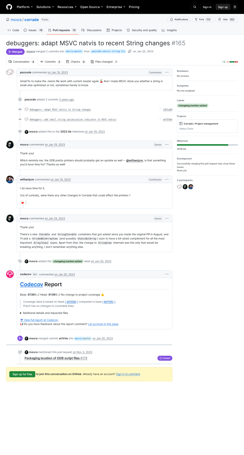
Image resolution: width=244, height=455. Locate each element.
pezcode (25, 72)
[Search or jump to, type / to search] (195, 7)
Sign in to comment (128, 374)
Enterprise (114, 7)
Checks (79, 61)
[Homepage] (9, 7)
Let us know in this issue (103, 324)
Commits (54, 61)
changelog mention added (68, 261)
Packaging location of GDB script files (56, 358)
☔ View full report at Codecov (39, 320)
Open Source (90, 7)
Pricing (134, 7)
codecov (25, 274)
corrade (31, 19)
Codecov (31, 284)
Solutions (43, 7)
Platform (23, 7)
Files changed (107, 61)
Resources (65, 7)
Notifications (181, 19)
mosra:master (74, 51)
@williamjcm (134, 160)
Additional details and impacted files (45, 312)
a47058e (167, 119)
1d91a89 (167, 109)
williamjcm (27, 179)
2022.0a (65, 131)
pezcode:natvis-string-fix (108, 51)
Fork (204, 19)
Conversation (25, 61)
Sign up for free (22, 374)
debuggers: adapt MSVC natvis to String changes (60, 109)
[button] (167, 72)
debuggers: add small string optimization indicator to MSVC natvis (73, 119)
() (71, 301)
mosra (16, 19)
